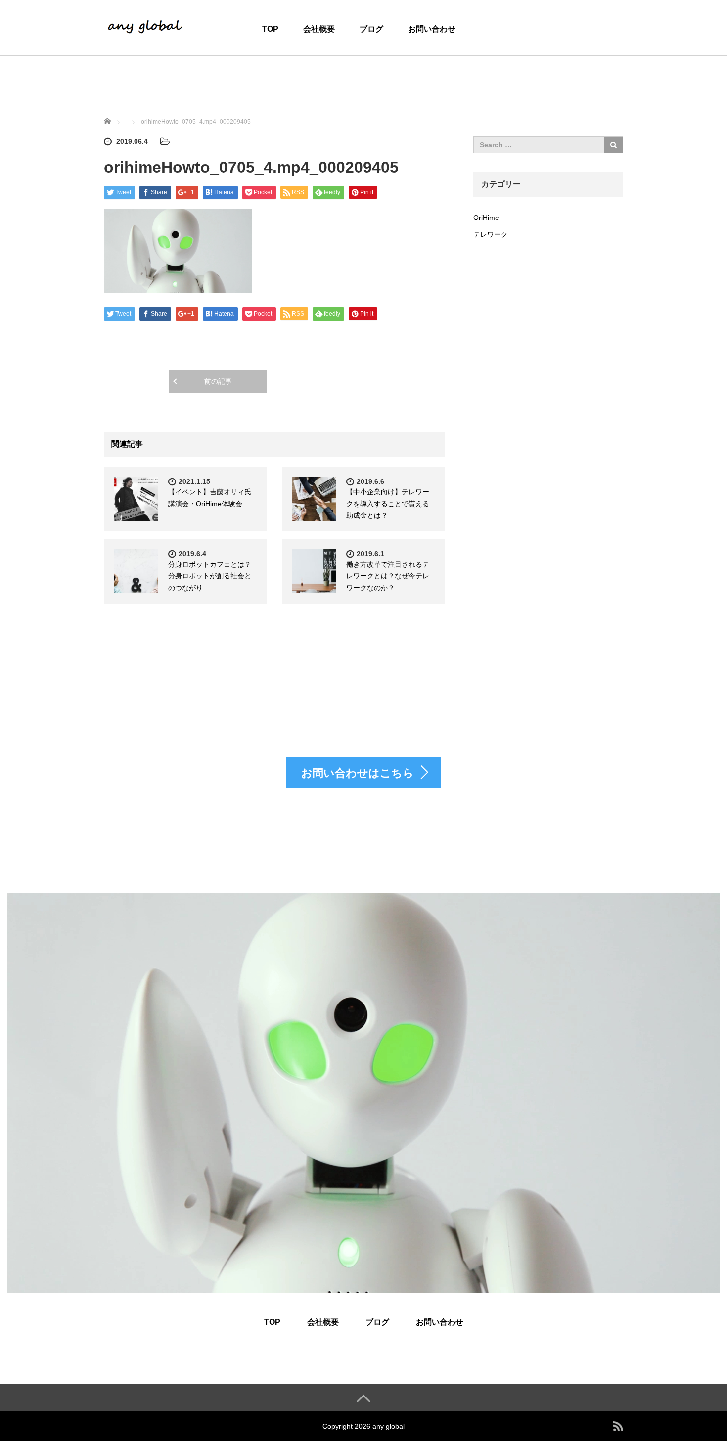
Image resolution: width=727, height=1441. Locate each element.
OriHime (486, 217)
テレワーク (490, 234)
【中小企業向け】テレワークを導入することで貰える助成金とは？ (387, 504)
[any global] (145, 27)
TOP (270, 29)
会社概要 (319, 29)
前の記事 (218, 381)
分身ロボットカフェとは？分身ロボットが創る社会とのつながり (209, 576)
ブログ (371, 29)
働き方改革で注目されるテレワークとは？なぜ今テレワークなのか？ (387, 576)
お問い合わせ (431, 29)
